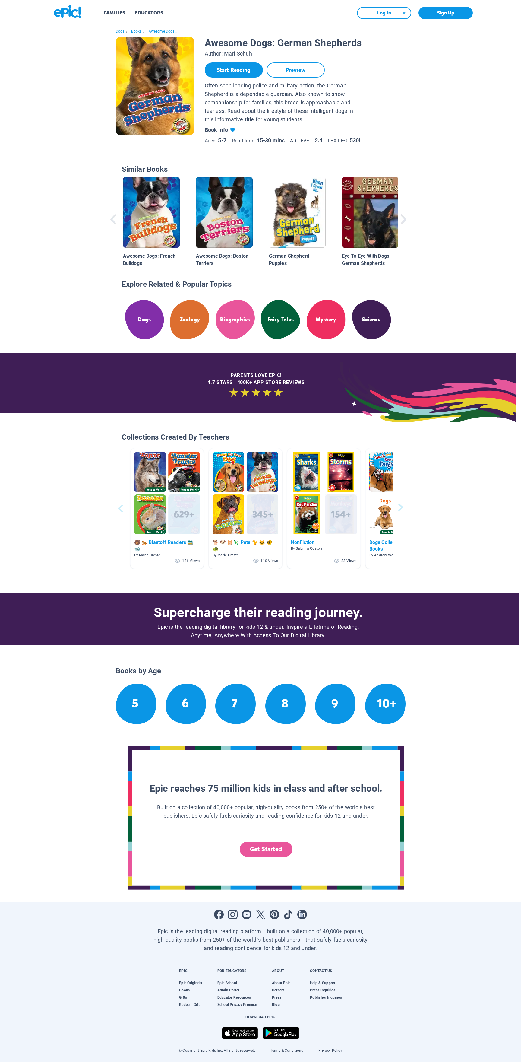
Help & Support (322, 983)
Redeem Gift (189, 1005)
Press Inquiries (322, 990)
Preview (295, 70)
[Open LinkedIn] (302, 914)
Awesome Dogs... (163, 31)
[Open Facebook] (219, 914)
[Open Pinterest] (274, 914)
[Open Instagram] (233, 914)
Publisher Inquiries (326, 997)
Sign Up (445, 13)
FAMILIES (114, 13)
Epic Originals (190, 983)
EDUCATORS (149, 13)
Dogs (120, 31)
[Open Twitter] (260, 914)
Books (136, 31)
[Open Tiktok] (288, 914)
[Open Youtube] (246, 914)
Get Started (266, 849)
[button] (167, 508)
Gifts (183, 997)
